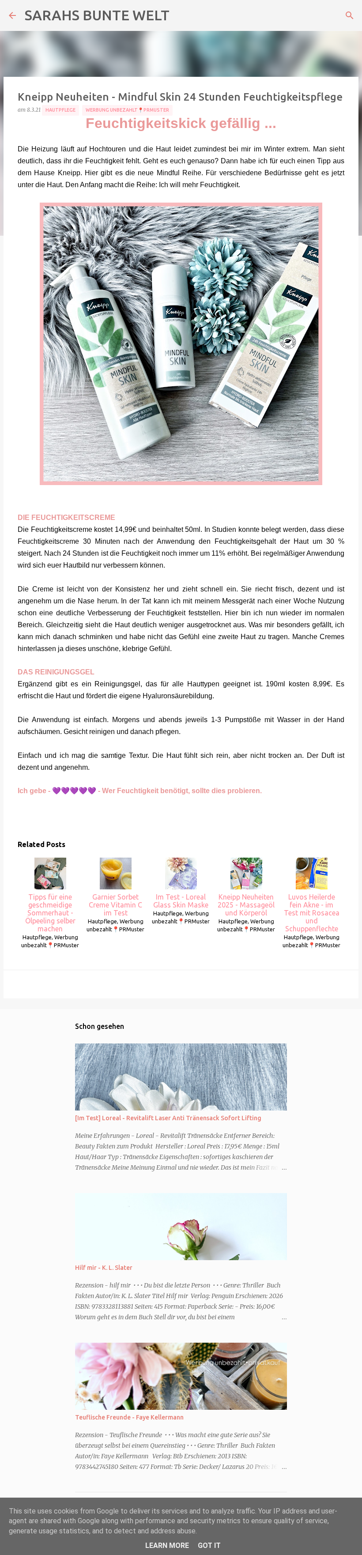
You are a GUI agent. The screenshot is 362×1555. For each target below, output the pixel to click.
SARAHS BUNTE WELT (97, 15)
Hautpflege (60, 110)
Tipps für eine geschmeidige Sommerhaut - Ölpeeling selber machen (50, 913)
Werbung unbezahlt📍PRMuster (127, 110)
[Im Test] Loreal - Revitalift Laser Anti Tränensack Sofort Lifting (168, 1118)
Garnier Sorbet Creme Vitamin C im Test (115, 905)
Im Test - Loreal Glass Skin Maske (180, 901)
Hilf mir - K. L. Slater (103, 1267)
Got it (209, 1545)
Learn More (167, 1545)
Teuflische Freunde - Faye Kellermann (129, 1417)
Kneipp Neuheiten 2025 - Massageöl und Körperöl (246, 905)
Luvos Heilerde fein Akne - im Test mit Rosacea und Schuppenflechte (311, 913)
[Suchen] (349, 15)
